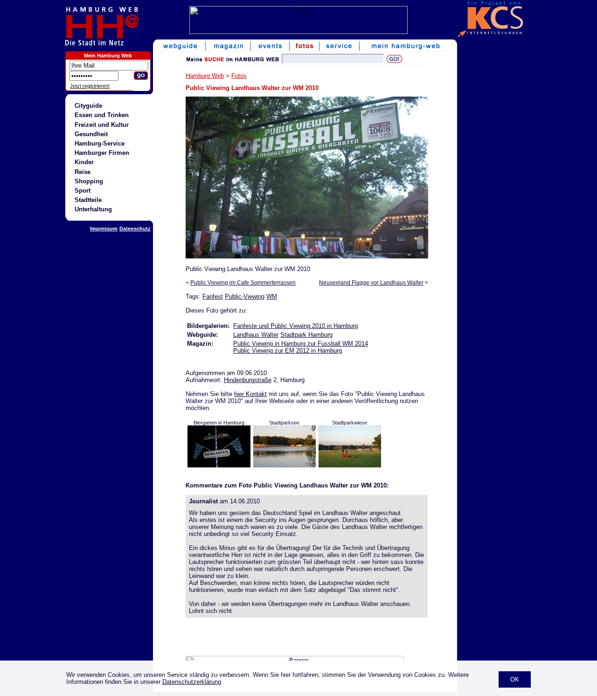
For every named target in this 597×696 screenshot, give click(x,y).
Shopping (89, 181)
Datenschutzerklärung (191, 681)
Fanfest (212, 296)
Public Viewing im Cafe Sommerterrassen (243, 282)
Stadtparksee (284, 422)
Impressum (104, 228)
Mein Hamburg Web (108, 55)
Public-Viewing (244, 296)
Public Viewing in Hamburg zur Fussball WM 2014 (300, 343)
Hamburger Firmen (102, 152)
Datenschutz (135, 228)
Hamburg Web (205, 75)
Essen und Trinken (102, 114)
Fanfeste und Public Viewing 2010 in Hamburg (295, 325)
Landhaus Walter (255, 334)
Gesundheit (91, 134)
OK (514, 679)
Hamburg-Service (100, 143)
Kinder (84, 162)
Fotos (239, 75)
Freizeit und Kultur (102, 124)
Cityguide (88, 105)
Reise (82, 171)
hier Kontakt (250, 393)
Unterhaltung (93, 209)
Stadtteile (88, 199)
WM (271, 296)
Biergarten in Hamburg (219, 422)
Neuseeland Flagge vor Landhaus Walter (371, 282)
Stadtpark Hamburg (306, 334)
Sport (82, 190)
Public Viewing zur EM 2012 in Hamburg (287, 350)
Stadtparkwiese (349, 422)
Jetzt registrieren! (90, 86)
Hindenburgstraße (247, 379)
